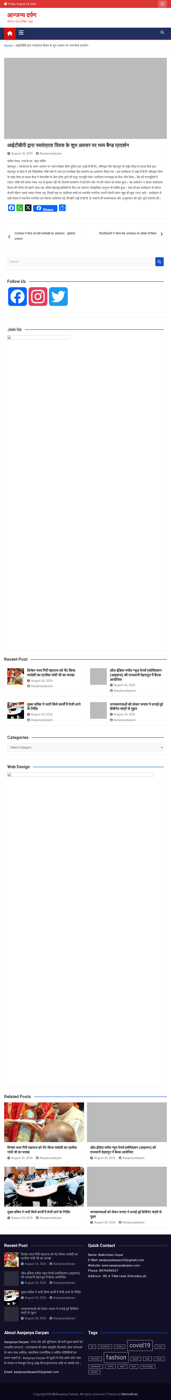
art (92, 1346)
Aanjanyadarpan (51, 153)
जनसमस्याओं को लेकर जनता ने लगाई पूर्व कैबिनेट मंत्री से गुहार (136, 706)
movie (159, 1358)
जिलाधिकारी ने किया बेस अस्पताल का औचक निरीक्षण (127, 233)
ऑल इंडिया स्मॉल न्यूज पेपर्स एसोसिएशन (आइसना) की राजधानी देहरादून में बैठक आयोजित (136, 674)
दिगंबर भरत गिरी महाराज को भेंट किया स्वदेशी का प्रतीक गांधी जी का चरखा (51, 672)
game (136, 1358)
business (105, 1346)
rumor (110, 1366)
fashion (116, 1357)
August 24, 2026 (42, 714)
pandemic (96, 1366)
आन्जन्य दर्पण (21, 15)
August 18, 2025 (22, 153)
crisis (160, 1346)
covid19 (140, 1345)
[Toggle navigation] (21, 32)
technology (147, 1366)
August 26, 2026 (42, 680)
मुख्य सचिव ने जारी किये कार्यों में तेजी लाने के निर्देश (38, 1212)
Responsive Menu (162, 3)
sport (122, 1366)
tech (134, 1366)
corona (119, 1346)
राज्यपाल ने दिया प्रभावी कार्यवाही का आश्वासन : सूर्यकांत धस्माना (45, 236)
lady (147, 1358)
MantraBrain (129, 1394)
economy (95, 1358)
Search (159, 261)
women (94, 1372)
